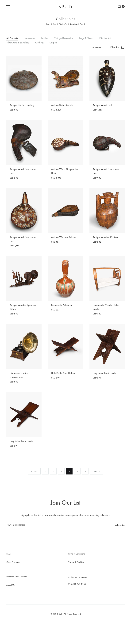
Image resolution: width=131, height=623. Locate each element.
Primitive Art (63, 24)
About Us (10, 585)
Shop (54, 24)
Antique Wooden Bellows (63, 237)
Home (48, 24)
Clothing (39, 42)
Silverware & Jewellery (17, 42)
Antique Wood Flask (102, 105)
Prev (35, 471)
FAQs (8, 553)
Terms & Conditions (76, 553)
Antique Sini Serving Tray (22, 105)
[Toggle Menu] (8, 6)
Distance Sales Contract (16, 576)
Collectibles (73, 24)
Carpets (53, 42)
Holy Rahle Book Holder (63, 373)
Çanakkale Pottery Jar (62, 304)
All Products (12, 38)
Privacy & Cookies (76, 562)
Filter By (114, 47)
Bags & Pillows (86, 38)
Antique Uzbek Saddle (62, 105)
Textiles (44, 38)
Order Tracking (12, 562)
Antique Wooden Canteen (106, 237)
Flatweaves (29, 38)
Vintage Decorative (63, 38)
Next (95, 471)
